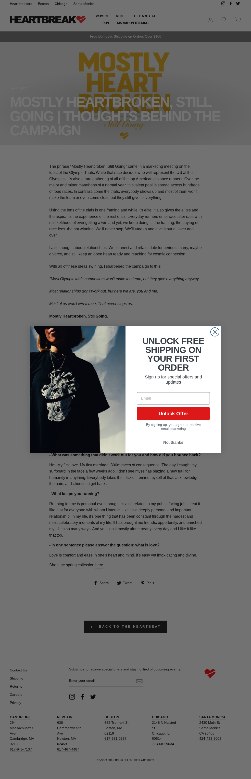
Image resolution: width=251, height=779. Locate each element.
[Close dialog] (215, 332)
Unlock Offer (173, 413)
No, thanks (173, 442)
